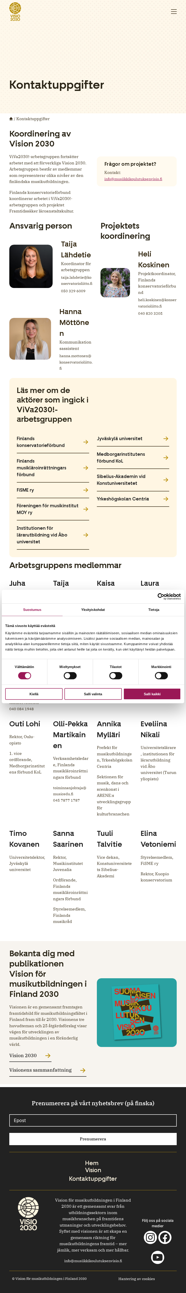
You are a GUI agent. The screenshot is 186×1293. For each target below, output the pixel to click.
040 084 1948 (21, 709)
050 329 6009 (73, 291)
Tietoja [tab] (153, 610)
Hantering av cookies (136, 1278)
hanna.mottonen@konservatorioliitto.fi (76, 362)
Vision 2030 (23, 1055)
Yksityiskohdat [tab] (93, 610)
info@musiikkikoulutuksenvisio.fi (133, 179)
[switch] (70, 675)
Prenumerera (93, 1139)
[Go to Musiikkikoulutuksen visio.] (11, 119)
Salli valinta (93, 694)
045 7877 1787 (66, 800)
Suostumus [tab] (32, 610)
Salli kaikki (152, 694)
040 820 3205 (150, 313)
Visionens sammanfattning (40, 1070)
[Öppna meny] (174, 11)
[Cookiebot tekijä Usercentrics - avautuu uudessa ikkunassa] (161, 596)
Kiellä (33, 694)
